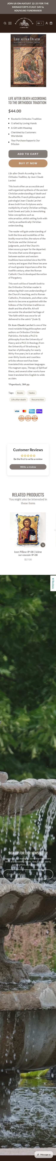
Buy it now (28, 163)
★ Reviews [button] (53, 583)
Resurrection (38, 399)
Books (20, 393)
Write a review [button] (28, 466)
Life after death (18, 399)
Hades (32, 393)
